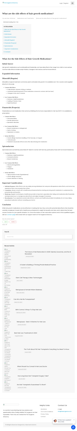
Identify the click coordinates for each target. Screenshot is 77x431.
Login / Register (64, 3)
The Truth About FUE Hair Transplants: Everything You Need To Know (46, 349)
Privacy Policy (45, 414)
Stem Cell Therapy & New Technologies (29, 278)
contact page (11, 215)
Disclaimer (44, 409)
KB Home (12, 18)
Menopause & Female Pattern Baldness (29, 290)
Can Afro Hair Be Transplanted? (24, 299)
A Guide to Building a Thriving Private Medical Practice (38, 265)
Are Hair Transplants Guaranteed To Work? (31, 385)
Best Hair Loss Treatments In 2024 (25, 333)
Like (5, 222)
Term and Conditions (47, 411)
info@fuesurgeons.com (65, 411)
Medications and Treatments (25, 18)
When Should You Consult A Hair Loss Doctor (32, 366)
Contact (43, 416)
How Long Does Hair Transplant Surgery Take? (33, 376)
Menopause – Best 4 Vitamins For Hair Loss (31, 322)
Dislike (13, 222)
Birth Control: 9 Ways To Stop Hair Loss (29, 310)
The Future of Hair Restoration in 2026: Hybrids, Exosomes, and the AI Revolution (48, 253)
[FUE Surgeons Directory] (10, 3)
